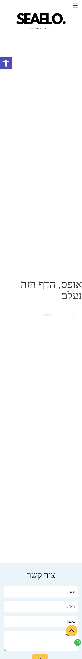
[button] (6, 63)
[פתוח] (75, 5)
